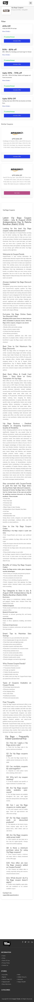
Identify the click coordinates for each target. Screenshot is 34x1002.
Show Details (6, 31)
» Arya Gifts (4, 974)
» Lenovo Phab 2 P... (6, 979)
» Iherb (18, 974)
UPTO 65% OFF (17, 139)
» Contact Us (4, 965)
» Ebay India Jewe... (6, 984)
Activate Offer (17, 156)
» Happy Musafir (21, 982)
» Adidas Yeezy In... (22, 977)
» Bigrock (3, 977)
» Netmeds (20, 979)
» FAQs (3, 958)
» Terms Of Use (5, 960)
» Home (3, 956)
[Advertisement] (17, 17)
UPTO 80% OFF (17, 175)
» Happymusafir (5, 982)
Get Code (17, 193)
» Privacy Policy (5, 963)
